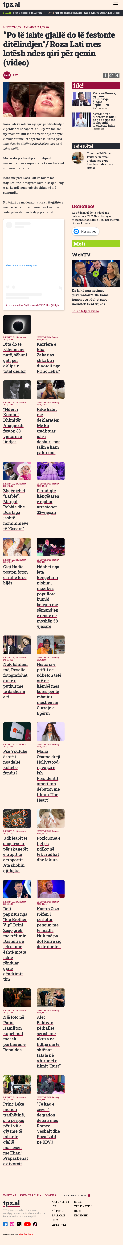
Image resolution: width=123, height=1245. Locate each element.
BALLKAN (58, 1215)
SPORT (78, 1201)
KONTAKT (9, 1195)
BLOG (77, 1211)
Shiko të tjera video (85, 311)
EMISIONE (81, 1215)
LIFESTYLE (59, 1224)
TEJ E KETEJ (83, 1206)
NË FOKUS (58, 1211)
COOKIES (50, 1195)
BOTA (55, 1220)
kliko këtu (97, 219)
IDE (54, 1206)
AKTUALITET (60, 1201)
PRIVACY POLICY (30, 1195)
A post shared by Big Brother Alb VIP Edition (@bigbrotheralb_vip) (39, 305)
